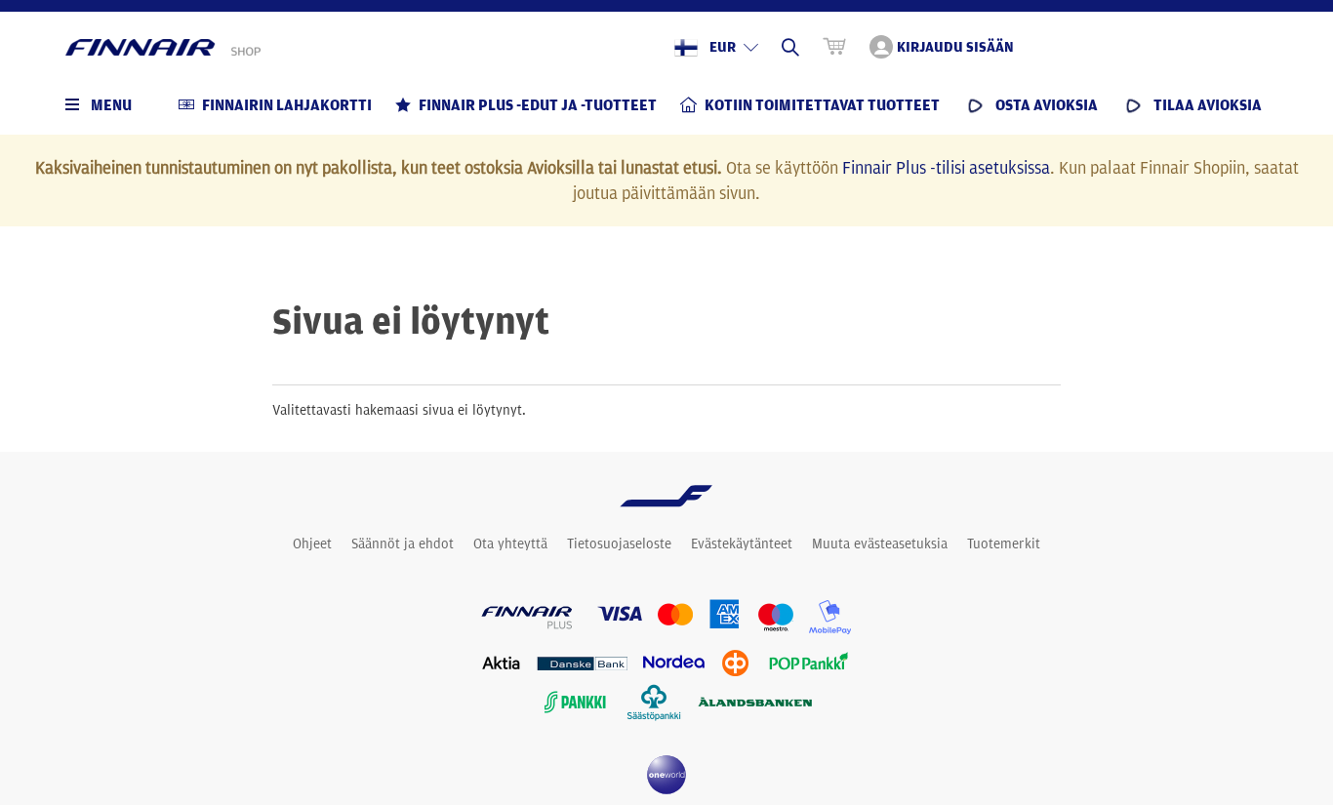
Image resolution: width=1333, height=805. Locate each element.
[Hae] (790, 46)
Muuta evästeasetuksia (880, 543)
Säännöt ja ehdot (402, 543)
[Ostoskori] (834, 46)
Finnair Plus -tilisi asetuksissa (946, 167)
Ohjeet (312, 543)
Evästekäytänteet (741, 543)
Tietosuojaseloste (619, 543)
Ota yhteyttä (510, 543)
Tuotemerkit (1003, 543)
